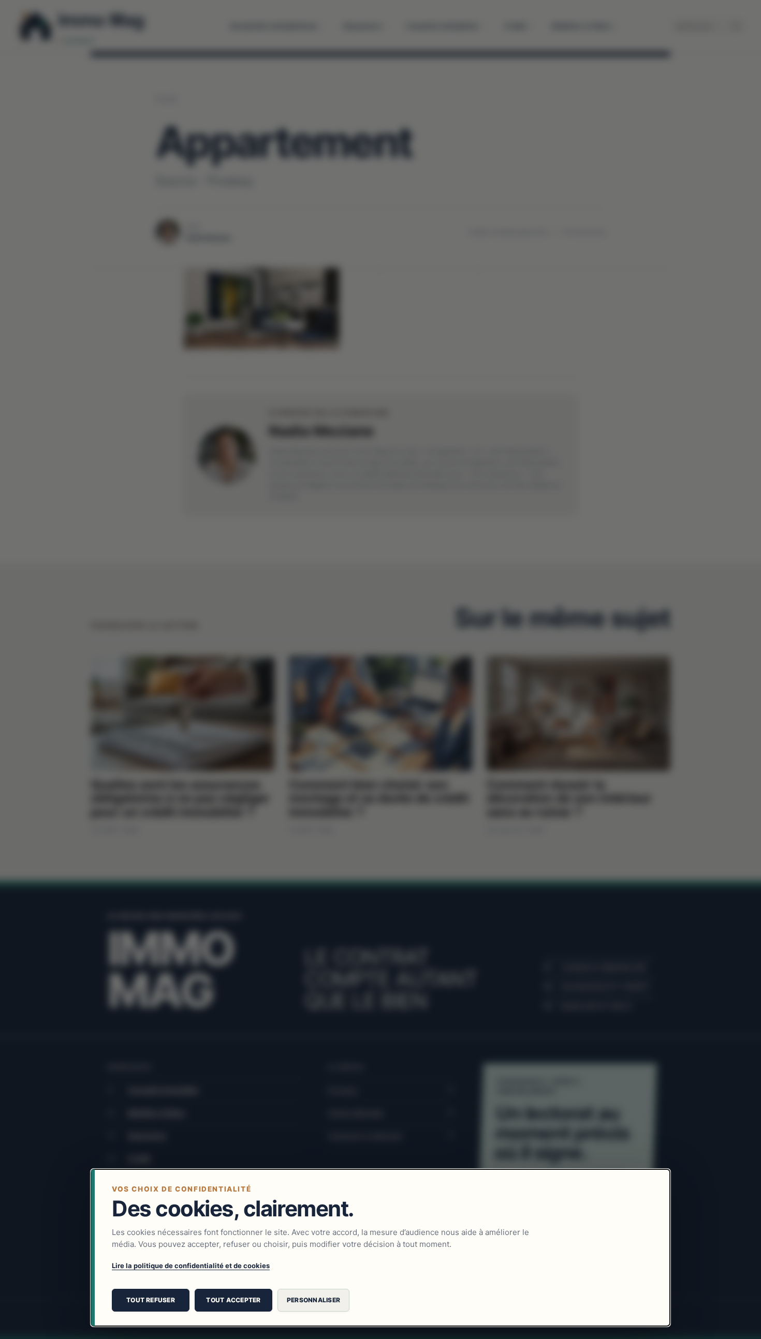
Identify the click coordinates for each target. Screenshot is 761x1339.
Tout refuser (150, 1300)
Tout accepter (233, 1300)
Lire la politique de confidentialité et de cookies (191, 1265)
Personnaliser (313, 1300)
